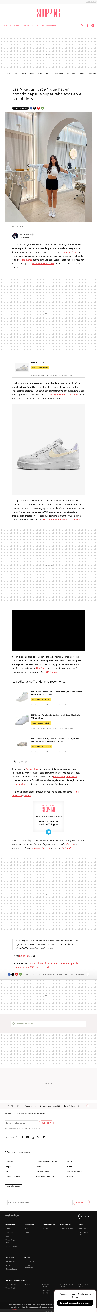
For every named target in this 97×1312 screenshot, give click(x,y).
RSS (38, 1137)
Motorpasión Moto (83, 1233)
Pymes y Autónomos (28, 1266)
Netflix (74, 73)
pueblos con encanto (45, 1176)
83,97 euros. (51, 672)
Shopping (48, 13)
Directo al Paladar (66, 1229)
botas (7, 1171)
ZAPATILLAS (27, 25)
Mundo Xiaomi (11, 1246)
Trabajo (69, 1161)
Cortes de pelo (42, 1171)
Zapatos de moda (74, 1171)
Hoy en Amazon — (41, 699)
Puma (82, 73)
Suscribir (46, 1123)
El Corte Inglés (57, 73)
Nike (24, 398)
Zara (47, 73)
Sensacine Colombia (46, 1291)
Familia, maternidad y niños (48, 1161)
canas (31, 73)
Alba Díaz (40, 668)
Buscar (80, 1202)
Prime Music (71, 776)
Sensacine (46, 1229)
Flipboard (38, 108)
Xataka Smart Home (10, 1241)
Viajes (8, 1166)
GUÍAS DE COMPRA (11, 25)
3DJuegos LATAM (27, 1285)
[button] (26, 234)
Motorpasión (83, 1229)
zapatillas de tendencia (43, 263)
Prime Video (59, 776)
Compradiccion (11, 1269)
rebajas (23, 73)
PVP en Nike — (40, 367)
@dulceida (24, 955)
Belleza (69, 1166)
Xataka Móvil (10, 1232)
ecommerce (49, 974)
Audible (27, 795)
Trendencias (10, 1261)
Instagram (33, 1137)
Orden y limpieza (12, 1176)
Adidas (39, 73)
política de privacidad (33, 1128)
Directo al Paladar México (66, 1285)
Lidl (67, 73)
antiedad (69, 1176)
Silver (38, 1166)
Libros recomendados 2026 (50, 1106)
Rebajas (81, 974)
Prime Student (19, 784)
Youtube (28, 1137)
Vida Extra (27, 1232)
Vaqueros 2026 (31, 1106)
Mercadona (92, 73)
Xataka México (11, 1284)
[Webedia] (91, 1)
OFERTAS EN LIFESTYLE (46, 25)
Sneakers (9, 1161)
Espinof (45, 1232)
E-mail (42, 108)
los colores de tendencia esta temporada (62, 519)
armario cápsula (70, 252)
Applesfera (9, 1236)
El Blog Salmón (29, 1261)
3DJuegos (27, 1229)
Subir (83, 1216)
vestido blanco (25, 259)
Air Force (69, 974)
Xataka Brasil (10, 1288)
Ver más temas (13, 1186)
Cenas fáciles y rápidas (72, 1106)
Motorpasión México (83, 1285)
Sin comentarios (21, 108)
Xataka (7, 1229)
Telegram (92, 25)
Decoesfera (9, 1265)
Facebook (87, 25)
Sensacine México (46, 1285)
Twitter (82, 25)
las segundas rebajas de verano (64, 394)
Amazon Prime (33, 769)
